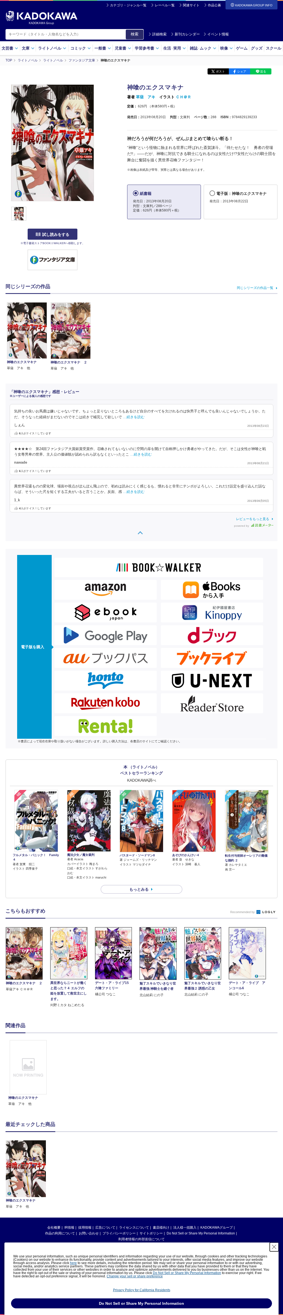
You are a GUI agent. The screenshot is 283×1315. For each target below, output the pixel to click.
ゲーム (242, 48)
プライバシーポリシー (119, 1233)
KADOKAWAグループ (216, 1227)
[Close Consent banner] (274, 1246)
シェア (241, 71)
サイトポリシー (151, 1233)
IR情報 (69, 1227)
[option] (28, 1073)
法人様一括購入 (184, 1227)
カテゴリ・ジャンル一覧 (128, 5)
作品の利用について (60, 1233)
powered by (242, 525)
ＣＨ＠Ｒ (183, 97)
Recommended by (243, 912)
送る (263, 71)
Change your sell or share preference (135, 1276)
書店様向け (161, 1227)
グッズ (257, 48)
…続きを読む (134, 417)
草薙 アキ (145, 97)
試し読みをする (55, 234)
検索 (134, 34)
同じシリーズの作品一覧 (255, 288)
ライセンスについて (134, 1227)
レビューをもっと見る (252, 519)
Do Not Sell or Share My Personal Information (201, 1233)
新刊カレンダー (187, 34)
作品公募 (214, 5)
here (73, 1263)
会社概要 (54, 1227)
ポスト (220, 71)
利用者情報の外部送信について (141, 1239)
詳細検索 (159, 34)
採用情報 (84, 1227)
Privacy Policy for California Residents (141, 1290)
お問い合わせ (89, 1233)
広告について (105, 1227)
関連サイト (191, 5)
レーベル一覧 (165, 5)
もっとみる (139, 889)
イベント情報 (218, 34)
